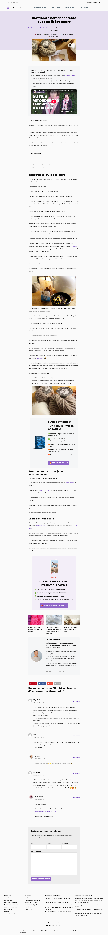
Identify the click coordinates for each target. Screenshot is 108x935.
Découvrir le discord (10, 907)
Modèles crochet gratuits (32, 900)
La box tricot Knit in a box (42, 168)
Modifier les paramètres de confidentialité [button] (80, 931)
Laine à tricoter (50, 28)
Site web (65, 843)
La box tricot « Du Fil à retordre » (42, 159)
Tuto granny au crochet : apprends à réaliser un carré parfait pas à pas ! (89, 901)
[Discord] (63, 671)
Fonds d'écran (8, 909)
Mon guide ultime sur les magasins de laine (58, 912)
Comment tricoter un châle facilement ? (57, 902)
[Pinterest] (50, 671)
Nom (33, 843)
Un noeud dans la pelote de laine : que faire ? (35, 629)
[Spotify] (60, 671)
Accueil (6, 898)
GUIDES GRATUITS (55, 8)
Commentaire (36, 851)
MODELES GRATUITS (40, 8)
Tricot (42, 28)
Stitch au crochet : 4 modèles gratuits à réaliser (89, 898)
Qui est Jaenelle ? (9, 914)
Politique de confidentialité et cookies (40, 931)
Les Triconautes (33, 28)
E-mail (49, 843)
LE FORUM (89, 2)
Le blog (6, 911)
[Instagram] (11, 2)
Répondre (76, 701)
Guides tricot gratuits (31, 902)
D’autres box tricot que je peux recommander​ (47, 162)
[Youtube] (8, 2)
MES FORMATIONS (70, 8)
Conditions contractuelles (58, 931)
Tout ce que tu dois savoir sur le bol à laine (70, 629)
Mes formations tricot (11, 902)
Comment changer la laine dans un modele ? (58, 905)
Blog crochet (28, 909)
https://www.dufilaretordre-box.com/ (45, 811)
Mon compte (8, 900)
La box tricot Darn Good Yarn (43, 165)
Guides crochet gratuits (31, 905)
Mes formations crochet (11, 905)
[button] (33, 683)
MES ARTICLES (84, 8)
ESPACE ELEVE (97, 2)
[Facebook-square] (14, 2)
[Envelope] (16, 2)
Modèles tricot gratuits (31, 898)
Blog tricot (27, 907)
